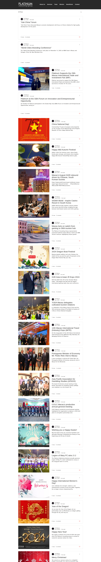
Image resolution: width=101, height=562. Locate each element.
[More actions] (80, 19)
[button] (81, 12)
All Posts (20, 12)
